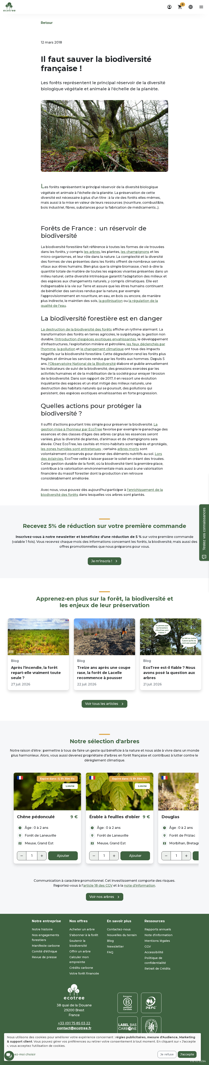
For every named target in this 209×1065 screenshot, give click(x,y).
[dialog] (102, 1047)
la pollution (66, 349)
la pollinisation (111, 301)
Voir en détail (47, 791)
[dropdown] (169, 6)
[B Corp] (127, 1003)
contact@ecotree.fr (74, 1028)
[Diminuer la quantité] (21, 855)
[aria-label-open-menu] (201, 6)
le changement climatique (102, 349)
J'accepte (187, 1054)
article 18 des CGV (97, 885)
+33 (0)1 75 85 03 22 (74, 1023)
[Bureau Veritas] (151, 1026)
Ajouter (63, 856)
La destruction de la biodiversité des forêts (76, 329)
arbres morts (128, 449)
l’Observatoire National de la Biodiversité (82, 364)
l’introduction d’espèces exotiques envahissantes (95, 339)
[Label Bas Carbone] (127, 1026)
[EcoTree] (9, 6)
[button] (180, 6)
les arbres (92, 252)
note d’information (139, 885)
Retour (47, 23)
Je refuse (167, 1054)
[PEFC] (151, 1003)
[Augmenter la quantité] (42, 855)
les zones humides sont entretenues (71, 449)
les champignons (135, 252)
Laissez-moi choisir (21, 1054)
